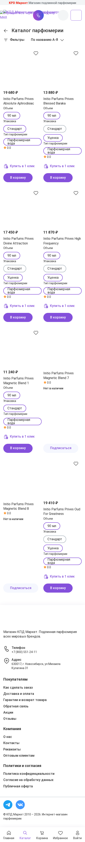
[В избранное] (36, 53)
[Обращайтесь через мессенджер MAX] (28, 15)
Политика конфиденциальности (28, 774)
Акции (8, 712)
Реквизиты (12, 749)
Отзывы (9, 719)
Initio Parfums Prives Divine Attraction (18, 241)
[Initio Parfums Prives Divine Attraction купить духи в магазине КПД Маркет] (22, 206)
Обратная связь (15, 706)
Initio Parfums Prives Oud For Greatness (61, 511)
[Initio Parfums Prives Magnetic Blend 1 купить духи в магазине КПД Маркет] (22, 346)
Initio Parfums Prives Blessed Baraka (58, 101)
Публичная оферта (18, 786)
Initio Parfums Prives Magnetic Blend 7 (58, 375)
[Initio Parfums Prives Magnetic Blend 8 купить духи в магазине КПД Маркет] (22, 477)
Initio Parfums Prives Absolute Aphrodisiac (18, 101)
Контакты (11, 743)
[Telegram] (7, 804)
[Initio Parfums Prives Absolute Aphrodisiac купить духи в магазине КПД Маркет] (22, 66)
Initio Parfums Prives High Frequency (62, 241)
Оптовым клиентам (18, 755)
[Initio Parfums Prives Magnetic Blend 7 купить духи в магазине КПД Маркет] (62, 346)
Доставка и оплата (18, 694)
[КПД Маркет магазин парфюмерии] (16, 619)
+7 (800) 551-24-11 (24, 652)
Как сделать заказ (18, 687)
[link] (5, 30)
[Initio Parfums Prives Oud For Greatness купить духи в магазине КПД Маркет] (62, 477)
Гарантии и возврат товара (25, 700)
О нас (7, 737)
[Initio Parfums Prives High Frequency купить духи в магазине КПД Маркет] (62, 206)
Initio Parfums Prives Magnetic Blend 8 (18, 506)
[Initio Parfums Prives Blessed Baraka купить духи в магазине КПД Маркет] (62, 66)
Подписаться (60, 448)
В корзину (18, 178)
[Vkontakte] (20, 804)
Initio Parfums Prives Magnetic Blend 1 (18, 380)
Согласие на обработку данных (28, 780)
